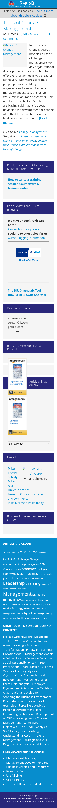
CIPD (42, 564)
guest (6, 578)
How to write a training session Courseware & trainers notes (24, 182)
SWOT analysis (37, 608)
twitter (21, 618)
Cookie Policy (15, 780)
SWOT (27, 608)
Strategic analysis (35, 740)
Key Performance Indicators (21, 701)
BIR (4, 553)
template (19, 614)
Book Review (13, 552)
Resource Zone (16, 771)
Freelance (21, 574)
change (24, 559)
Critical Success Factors (20, 658)
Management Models (39, 654)
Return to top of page (28, 795)
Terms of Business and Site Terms (29, 784)
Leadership (14, 583)
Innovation (37, 578)
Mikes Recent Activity (12, 473)
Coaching (8, 569)
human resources (23, 578)
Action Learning (13, 645)
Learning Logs (24, 718)
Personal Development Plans (22, 710)
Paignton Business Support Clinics (26, 744)
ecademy (28, 568)
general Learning (46, 574)
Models (15, 145)
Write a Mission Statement (32, 641)
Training (37, 613)
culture (17, 569)
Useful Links (14, 775)
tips (27, 613)
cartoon (11, 559)
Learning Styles (25, 671)
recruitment (23, 604)
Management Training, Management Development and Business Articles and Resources (27, 762)
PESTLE (6, 604)
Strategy (17, 608)
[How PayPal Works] (28, 256)
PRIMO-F (13, 604)
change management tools (19, 140)
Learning (32, 583)
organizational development (36, 600)
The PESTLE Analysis (33, 727)
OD (14, 600)
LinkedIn (21, 588)
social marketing (37, 604)
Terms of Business (25, 798)
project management (34, 145)
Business (28, 551)
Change (23, 132)
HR (12, 578)
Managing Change (36, 680)
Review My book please (23, 229)
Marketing (39, 594)
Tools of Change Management (20, 25)
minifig (8, 600)
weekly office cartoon (37, 618)
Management (38, 132)
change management (33, 136)
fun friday (32, 573)
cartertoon (44, 552)
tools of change (12, 149)
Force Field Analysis (16, 684)
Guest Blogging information (26, 238)
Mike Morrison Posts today (26, 503)
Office (20, 599)
